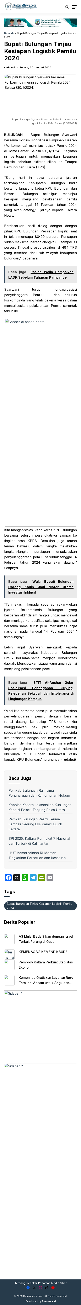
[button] (67, 6)
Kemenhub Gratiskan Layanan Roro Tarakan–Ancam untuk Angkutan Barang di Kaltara (46, 982)
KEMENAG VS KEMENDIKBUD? (43, 952)
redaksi (9, 67)
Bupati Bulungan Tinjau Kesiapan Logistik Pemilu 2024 (39, 906)
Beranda (9, 33)
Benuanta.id (49, 1301)
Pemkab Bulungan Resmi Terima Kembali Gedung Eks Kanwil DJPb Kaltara (35, 824)
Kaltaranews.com (33, 1296)
